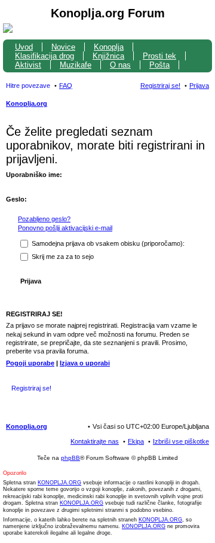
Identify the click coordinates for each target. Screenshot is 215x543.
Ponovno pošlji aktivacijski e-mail (65, 227)
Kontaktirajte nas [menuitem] (94, 441)
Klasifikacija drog (44, 55)
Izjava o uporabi (85, 363)
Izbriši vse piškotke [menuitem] (181, 441)
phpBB (70, 457)
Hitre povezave (28, 85)
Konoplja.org (26, 103)
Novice (63, 46)
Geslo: (16, 199)
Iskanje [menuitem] (205, 104)
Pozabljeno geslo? (44, 218)
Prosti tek (159, 55)
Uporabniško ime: (34, 174)
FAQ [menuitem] (65, 85)
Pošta (159, 64)
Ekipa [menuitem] (136, 441)
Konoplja (109, 46)
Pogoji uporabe (30, 363)
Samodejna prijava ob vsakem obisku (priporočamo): (107, 243)
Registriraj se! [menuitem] (160, 85)
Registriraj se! (31, 388)
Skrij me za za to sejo (62, 256)
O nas (120, 64)
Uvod (24, 46)
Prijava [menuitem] (199, 85)
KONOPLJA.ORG (59, 483)
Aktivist (28, 64)
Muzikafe (75, 64)
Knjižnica (108, 55)
